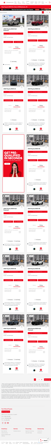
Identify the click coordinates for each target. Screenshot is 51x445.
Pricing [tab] (16, 47)
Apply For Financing (30, 431)
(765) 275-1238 (7, 416)
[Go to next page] (47, 12)
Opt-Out (32, 443)
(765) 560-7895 (8, 418)
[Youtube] (8, 423)
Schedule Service (17, 431)
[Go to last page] (49, 12)
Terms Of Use (10, 443)
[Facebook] (2, 423)
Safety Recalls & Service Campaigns (26, 443)
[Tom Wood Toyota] (8, 2)
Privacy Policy (7, 443)
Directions (40, 432)
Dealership (41, 428)
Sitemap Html (17, 443)
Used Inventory (4, 432)
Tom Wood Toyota (3, 443)
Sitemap (14, 442)
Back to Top (47, 379)
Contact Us (6, 411)
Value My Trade (19, 41)
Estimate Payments (8, 41)
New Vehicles (4, 431)
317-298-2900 (7, 420)
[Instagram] (5, 423)
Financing (28, 428)
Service (15, 428)
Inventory (4, 428)
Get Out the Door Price (14, 33)
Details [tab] (10, 47)
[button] (6, 16)
